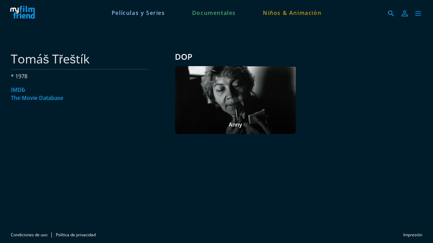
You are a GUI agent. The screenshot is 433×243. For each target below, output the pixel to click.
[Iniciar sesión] (404, 13)
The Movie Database (37, 98)
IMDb (18, 89)
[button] (418, 13)
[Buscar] (391, 13)
